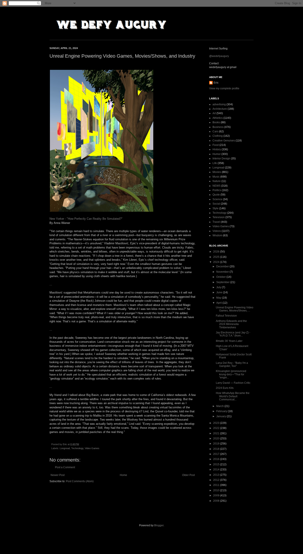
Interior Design (221, 158)
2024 (216, 262)
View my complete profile (224, 88)
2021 (216, 433)
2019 (216, 443)
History (216, 149)
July (219, 287)
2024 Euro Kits (225, 388)
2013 (216, 474)
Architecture (219, 108)
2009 (216, 495)
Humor (216, 154)
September (223, 282)
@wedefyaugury (219, 56)
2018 (216, 448)
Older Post (188, 475)
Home (123, 475)
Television (218, 217)
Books (216, 122)
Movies (216, 172)
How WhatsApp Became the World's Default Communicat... (233, 396)
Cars (215, 131)
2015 (216, 464)
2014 (216, 469)
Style (215, 208)
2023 (216, 423)
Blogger (158, 525)
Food (215, 145)
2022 (216, 428)
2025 (216, 256)
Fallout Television (226, 315)
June (219, 292)
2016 (216, 459)
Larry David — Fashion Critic (233, 382)
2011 (216, 485)
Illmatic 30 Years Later (229, 341)
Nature (216, 181)
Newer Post (58, 475)
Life (214, 163)
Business (218, 127)
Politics (216, 190)
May (219, 297)
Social (216, 203)
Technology (77, 448)
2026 (216, 251)
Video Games (92, 448)
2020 (216, 438)
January (221, 416)
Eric (216, 82)
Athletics (217, 117)
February (222, 411)
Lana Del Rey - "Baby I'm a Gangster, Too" (232, 364)
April (219, 302)
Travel (216, 221)
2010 (216, 490)
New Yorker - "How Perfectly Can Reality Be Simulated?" (85, 218)
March (220, 406)
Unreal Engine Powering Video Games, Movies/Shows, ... (234, 309)
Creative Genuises (223, 140)
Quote (216, 194)
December (223, 266)
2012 (216, 480)
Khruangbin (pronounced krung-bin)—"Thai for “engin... (231, 374)
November (223, 271)
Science (217, 199)
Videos (216, 231)
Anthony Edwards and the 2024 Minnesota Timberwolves (231, 324)
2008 (216, 500)
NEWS (216, 185)
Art (214, 113)
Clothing (217, 135)
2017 (216, 454)
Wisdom (217, 235)
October (221, 276)
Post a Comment (65, 467)
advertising (219, 104)
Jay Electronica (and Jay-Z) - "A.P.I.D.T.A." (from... (233, 334)
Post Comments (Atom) (80, 481)
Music (216, 176)
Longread (65, 448)
